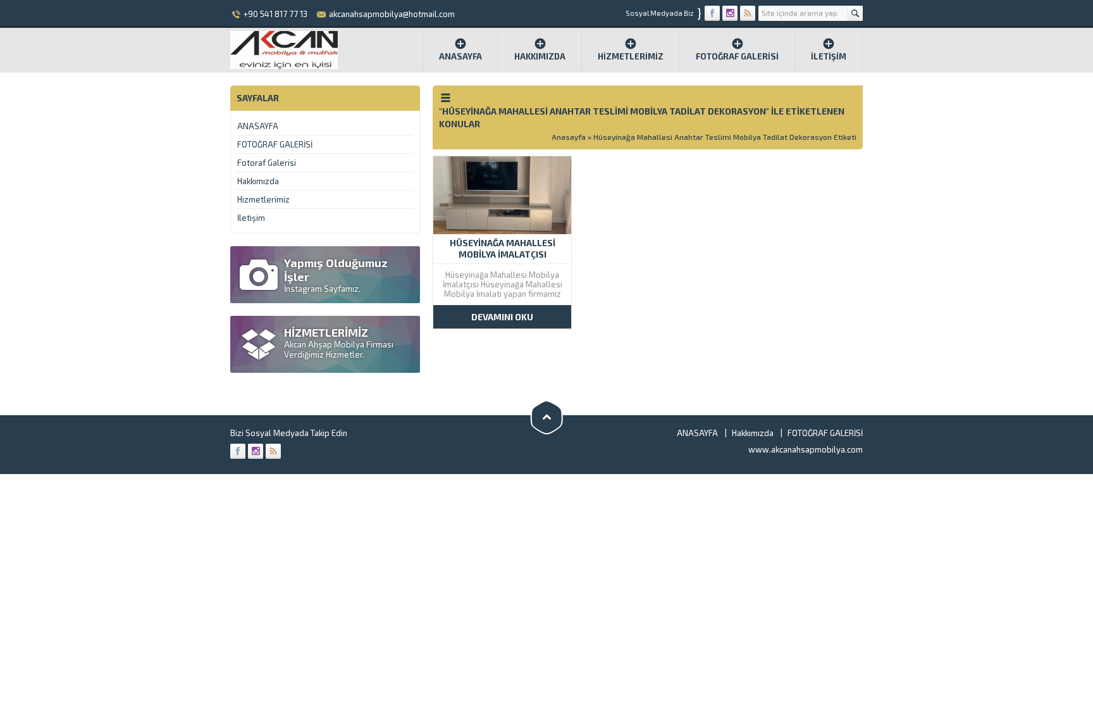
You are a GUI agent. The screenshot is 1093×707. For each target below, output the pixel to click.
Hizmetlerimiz (631, 56)
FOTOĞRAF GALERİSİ (737, 56)
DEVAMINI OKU (502, 316)
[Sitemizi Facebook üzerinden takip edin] (712, 13)
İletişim (828, 56)
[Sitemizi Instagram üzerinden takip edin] (730, 13)
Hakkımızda (539, 56)
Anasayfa (460, 56)
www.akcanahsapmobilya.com (805, 449)
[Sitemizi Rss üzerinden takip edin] (747, 13)
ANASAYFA (257, 126)
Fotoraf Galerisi (266, 163)
